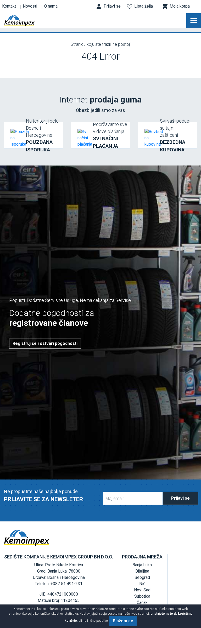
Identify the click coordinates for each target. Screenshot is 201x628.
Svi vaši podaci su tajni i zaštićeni (175, 135)
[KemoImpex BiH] (27, 20)
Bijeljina (142, 571)
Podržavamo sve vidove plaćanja (110, 135)
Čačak (142, 602)
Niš (142, 583)
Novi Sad (142, 589)
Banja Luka (142, 564)
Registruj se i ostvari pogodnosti (45, 343)
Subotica (142, 596)
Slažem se (123, 620)
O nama (51, 6)
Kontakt (9, 6)
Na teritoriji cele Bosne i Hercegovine (42, 135)
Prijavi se (180, 498)
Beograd (142, 577)
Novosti (30, 6)
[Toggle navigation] (193, 20)
